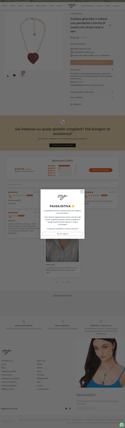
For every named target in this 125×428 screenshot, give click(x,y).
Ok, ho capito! (62, 234)
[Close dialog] (82, 192)
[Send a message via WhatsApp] (121, 424)
